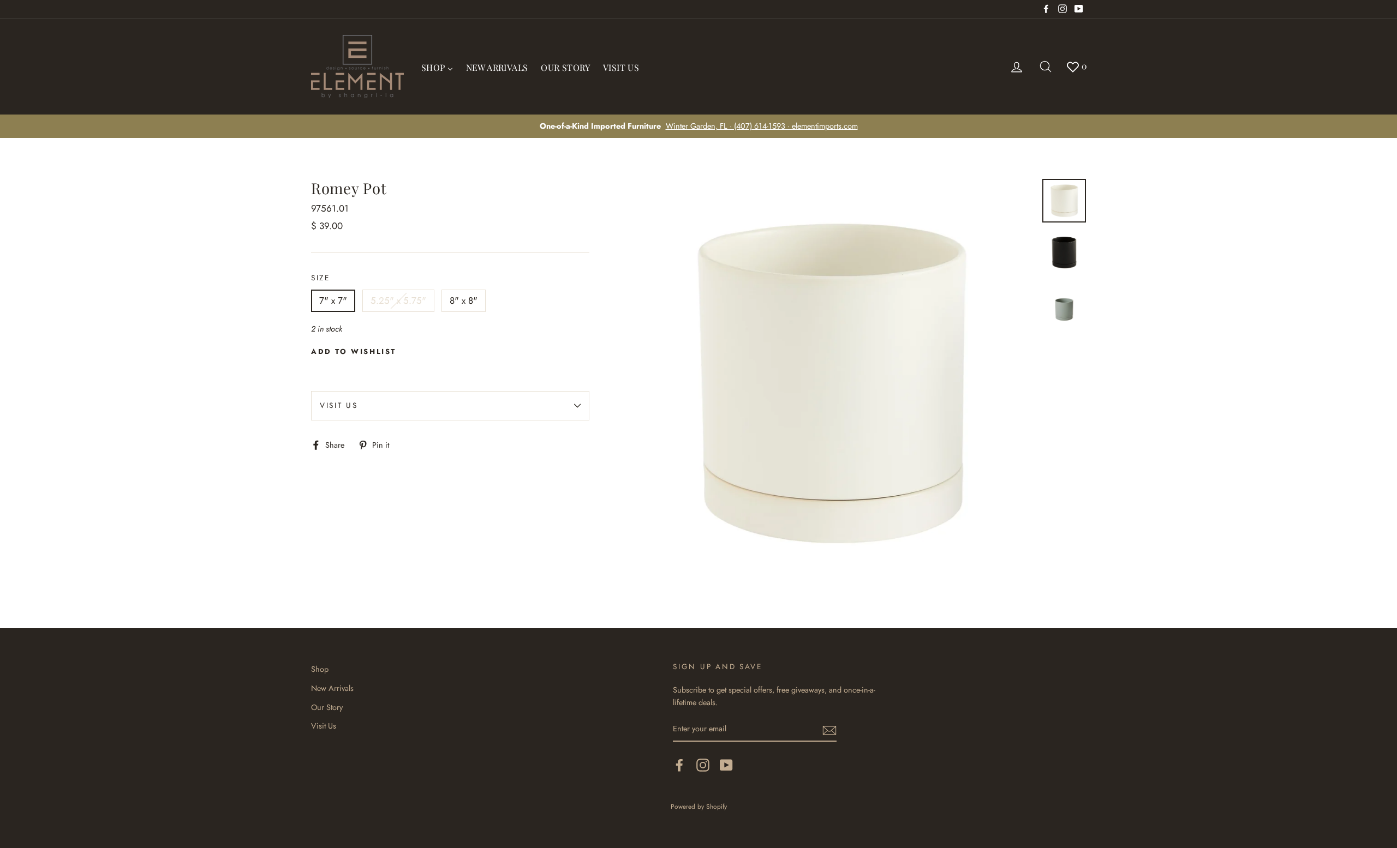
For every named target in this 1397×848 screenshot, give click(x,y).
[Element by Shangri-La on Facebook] (679, 765)
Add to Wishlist (353, 351)
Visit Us (339, 405)
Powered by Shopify (699, 806)
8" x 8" (463, 300)
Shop (320, 669)
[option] (698, 126)
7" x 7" (333, 300)
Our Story (327, 707)
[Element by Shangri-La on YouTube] (726, 765)
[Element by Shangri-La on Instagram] (702, 765)
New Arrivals (332, 688)
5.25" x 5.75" (398, 300)
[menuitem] (437, 66)
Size (320, 277)
